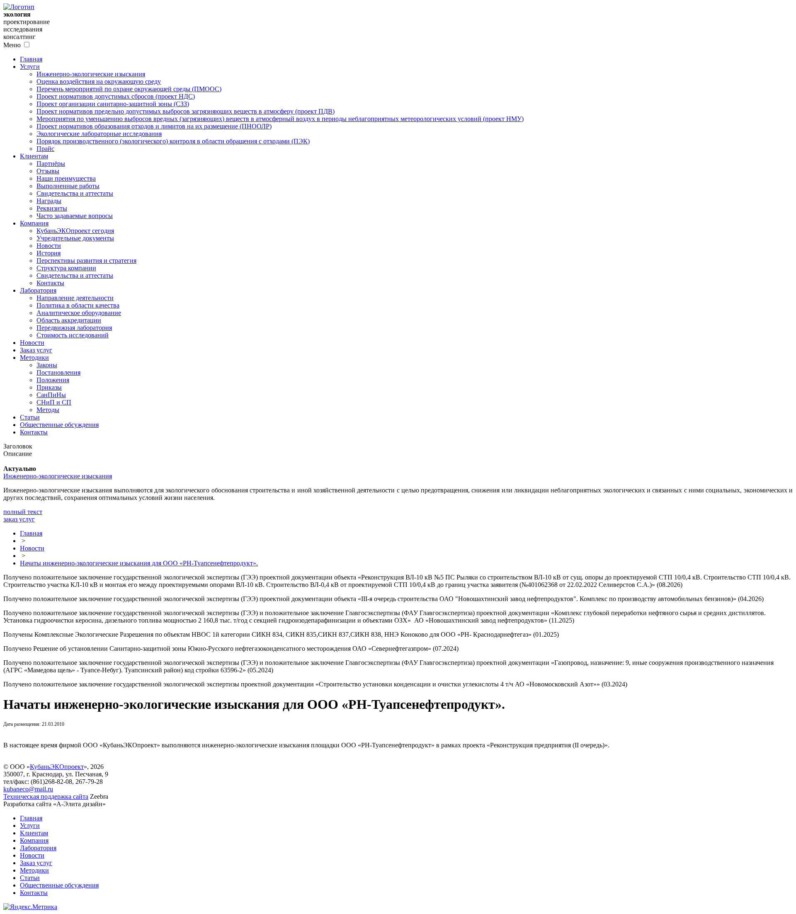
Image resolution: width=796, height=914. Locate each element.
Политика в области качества (77, 305)
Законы (46, 365)
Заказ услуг (36, 350)
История (48, 253)
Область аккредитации (68, 320)
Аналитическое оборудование (78, 312)
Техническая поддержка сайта (45, 796)
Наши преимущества (66, 178)
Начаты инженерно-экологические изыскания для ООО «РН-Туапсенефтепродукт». (139, 563)
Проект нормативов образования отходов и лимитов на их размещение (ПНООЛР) (154, 126)
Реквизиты (51, 208)
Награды (48, 200)
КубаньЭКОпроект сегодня (75, 230)
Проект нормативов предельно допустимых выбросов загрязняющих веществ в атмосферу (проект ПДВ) (185, 111)
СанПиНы (51, 394)
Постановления (58, 372)
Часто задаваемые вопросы (74, 215)
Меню (12, 44)
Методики (34, 357)
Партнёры (50, 163)
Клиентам (34, 156)
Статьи (30, 417)
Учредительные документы (75, 238)
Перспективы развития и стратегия (86, 260)
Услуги (30, 66)
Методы (47, 409)
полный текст (22, 511)
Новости (48, 245)
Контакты (50, 282)
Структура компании (66, 268)
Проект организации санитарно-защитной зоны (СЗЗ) (112, 103)
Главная (31, 59)
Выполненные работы (68, 185)
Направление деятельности (75, 297)
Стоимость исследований (72, 335)
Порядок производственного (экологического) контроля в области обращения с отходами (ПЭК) (173, 141)
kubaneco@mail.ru (28, 789)
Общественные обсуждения (59, 424)
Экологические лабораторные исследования (99, 133)
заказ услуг (19, 519)
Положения (52, 379)
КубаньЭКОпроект (57, 766)
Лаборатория (38, 290)
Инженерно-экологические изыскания (90, 74)
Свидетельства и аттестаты (74, 193)
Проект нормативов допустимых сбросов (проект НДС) (115, 96)
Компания (34, 223)
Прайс (45, 148)
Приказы (49, 387)
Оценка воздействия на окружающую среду (98, 81)
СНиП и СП (53, 402)
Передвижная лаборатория (74, 327)
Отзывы (47, 171)
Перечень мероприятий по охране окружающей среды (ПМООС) (128, 88)
